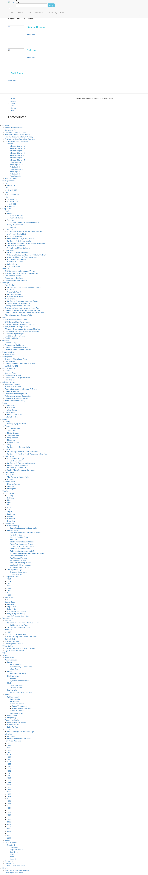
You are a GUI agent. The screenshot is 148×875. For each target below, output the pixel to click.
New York (5, 868)
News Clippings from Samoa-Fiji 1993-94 (22, 636)
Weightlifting (9, 456)
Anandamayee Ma (16, 713)
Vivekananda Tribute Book (21, 708)
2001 (9, 824)
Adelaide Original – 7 (17, 160)
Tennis (7, 449)
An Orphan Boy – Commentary (21, 667)
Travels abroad (7, 618)
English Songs (10, 412)
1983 (9, 782)
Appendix (13, 227)
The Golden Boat (16, 535)
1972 (9, 757)
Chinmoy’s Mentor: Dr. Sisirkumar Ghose (22, 257)
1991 (9, 801)
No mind (13, 859)
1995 (9, 810)
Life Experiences (13, 676)
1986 (9, 789)
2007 (9, 838)
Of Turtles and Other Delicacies (18, 248)
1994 (9, 808)
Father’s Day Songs (12, 417)
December (11, 521)
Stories (9, 683)
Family (7, 211)
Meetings (5, 282)
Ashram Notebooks (12, 720)
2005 (9, 833)
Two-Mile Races (13, 435)
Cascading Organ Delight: (14, 333)
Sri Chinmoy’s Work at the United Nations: (20, 648)
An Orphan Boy (15, 664)
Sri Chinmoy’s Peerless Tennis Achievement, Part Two (27, 454)
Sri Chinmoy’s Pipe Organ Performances (19, 324)
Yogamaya (11, 220)
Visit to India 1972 (11, 366)
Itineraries (8, 630)
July (8, 509)
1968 (9, 748)
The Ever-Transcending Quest (16, 280)
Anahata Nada (12, 530)
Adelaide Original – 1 (17, 146)
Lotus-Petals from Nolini (16, 866)
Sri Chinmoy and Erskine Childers (22, 542)
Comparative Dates (12, 576)
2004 (9, 831)
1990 (9, 798)
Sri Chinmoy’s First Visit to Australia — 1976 (23, 623)
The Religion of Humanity (14, 873)
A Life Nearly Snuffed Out (16, 234)
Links (12, 105)
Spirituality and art (11, 178)
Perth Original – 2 (16, 164)
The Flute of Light (11, 338)
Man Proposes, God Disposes (21, 692)
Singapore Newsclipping (18, 572)
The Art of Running (12, 391)
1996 (9, 812)
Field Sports (11, 488)
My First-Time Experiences (19, 680)
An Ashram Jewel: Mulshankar (18, 252)
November (11, 518)
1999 (9, 819)
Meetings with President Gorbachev (18, 306)
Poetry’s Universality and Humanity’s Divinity (21, 389)
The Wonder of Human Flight (18, 477)
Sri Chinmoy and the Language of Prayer (20, 271)
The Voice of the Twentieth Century (18, 350)
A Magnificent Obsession (14, 127)
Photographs (7, 356)
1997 (9, 815)
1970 (9, 583)
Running (8, 444)
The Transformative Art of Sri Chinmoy (19, 137)
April (9, 502)
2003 (9, 829)
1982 (9, 780)
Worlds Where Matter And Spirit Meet (21, 470)
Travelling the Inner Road (14, 643)
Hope (12, 856)
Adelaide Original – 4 (17, 153)
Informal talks (12, 690)
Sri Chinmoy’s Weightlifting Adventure (21, 463)
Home (12, 13)
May (8, 505)
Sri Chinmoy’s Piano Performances (17, 322)
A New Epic (14, 669)
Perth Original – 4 (16, 169)
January (10, 495)
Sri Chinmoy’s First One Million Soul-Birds (20, 139)
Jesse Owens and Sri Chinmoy (18, 303)
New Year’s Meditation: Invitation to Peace (25, 532)
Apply (51, 5)
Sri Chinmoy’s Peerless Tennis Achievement (23, 451)
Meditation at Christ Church (20, 549)
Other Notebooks (11, 842)
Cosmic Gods (12, 715)
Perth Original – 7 (16, 176)
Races (7, 426)
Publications (9, 523)
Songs (4, 403)
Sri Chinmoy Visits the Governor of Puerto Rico (22, 308)
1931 (9, 579)
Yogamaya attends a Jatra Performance (24, 222)
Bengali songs (10, 405)
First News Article (16, 574)
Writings (5, 655)
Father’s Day (12, 609)
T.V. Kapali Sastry (13, 266)
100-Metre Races (13, 428)
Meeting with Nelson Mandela (20, 565)
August (9, 512)
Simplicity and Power (12, 384)
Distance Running (13, 484)
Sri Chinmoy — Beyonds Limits (18, 447)
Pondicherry (9, 250)
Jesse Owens (10, 299)
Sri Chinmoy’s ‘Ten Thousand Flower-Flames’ (21, 273)
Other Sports (9, 474)
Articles (20, 13)
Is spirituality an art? (17, 849)
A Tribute (10, 289)
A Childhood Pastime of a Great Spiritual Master (24, 231)
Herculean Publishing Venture (20, 562)
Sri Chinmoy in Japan (12, 641)
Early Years (6, 208)
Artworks (5, 125)
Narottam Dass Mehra (15, 262)
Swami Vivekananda (17, 704)
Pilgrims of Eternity (14, 294)
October (10, 516)
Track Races (11, 431)
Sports (4, 419)
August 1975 (12, 185)
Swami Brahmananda (17, 711)
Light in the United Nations (14, 650)
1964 (9, 581)
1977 (9, 595)
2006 (9, 836)
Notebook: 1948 (13, 724)
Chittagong (9, 229)
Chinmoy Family (13, 525)
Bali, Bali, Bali (10, 639)
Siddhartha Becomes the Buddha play (23, 528)
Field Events (9, 472)
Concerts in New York (15, 292)
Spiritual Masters (13, 697)
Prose (9, 671)
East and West (10, 373)
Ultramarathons (13, 442)
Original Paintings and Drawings (16, 141)
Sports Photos (10, 481)
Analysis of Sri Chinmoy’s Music (16, 326)
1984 (9, 785)
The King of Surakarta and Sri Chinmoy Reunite (22, 310)
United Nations (7, 646)
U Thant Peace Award (15, 296)
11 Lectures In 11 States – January (22, 546)
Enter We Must (12, 727)
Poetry (9, 662)
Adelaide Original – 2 (17, 148)
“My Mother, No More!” (18, 674)
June (9, 507)
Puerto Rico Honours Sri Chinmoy (22, 544)
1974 (9, 588)
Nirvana (8, 840)
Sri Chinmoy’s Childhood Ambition (19, 241)
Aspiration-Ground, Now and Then (17, 870)
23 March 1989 (12, 201)
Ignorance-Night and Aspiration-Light (20, 731)
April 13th (10, 604)
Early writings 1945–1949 (16, 722)
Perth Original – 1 (16, 162)
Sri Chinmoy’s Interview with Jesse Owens (22, 301)
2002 (9, 826)
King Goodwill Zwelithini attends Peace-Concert (27, 553)
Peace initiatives (8, 352)
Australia (10, 144)
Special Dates (10, 602)
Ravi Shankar (10, 285)
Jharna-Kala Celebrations (16, 611)
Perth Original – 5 (16, 171)
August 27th (11, 606)
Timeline (5, 491)
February (10, 498)
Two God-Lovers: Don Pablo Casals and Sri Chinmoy (24, 312)
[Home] (12, 2)
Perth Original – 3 (16, 167)
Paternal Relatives (16, 218)
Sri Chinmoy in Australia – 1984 (18, 627)
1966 (9, 743)
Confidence (14, 847)
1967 (9, 745)
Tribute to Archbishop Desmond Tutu (18, 315)
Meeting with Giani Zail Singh (20, 567)
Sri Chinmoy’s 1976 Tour (19, 625)
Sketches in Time (11, 130)
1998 (9, 817)
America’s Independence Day (18, 616)
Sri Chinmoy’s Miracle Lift (16, 468)
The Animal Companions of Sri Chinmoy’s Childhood (26, 243)
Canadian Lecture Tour (18, 555)
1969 (9, 750)
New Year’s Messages (13, 741)
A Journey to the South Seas (15, 634)
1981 (7, 192)
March (9, 500)
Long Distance (12, 437)
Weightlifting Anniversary (16, 613)
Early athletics (10, 361)
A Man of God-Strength (15, 458)
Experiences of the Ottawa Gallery (17, 134)
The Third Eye (10, 380)
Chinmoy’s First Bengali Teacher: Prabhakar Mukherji (26, 255)
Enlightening (11, 717)
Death (12, 854)
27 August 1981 (13, 194)
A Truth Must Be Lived (13, 387)
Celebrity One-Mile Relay (19, 537)
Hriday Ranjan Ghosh (15, 225)
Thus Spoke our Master (13, 275)
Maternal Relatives (16, 215)
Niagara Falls (10, 354)
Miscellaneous (10, 734)
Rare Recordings (8, 368)
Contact (13, 108)
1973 (9, 586)
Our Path (8, 370)
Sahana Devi (12, 264)
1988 (9, 794)
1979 (7, 188)
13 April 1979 (12, 190)
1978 (9, 771)
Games (10, 479)
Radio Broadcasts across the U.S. (22, 551)
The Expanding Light (14, 569)
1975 (7, 183)
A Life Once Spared (14, 236)
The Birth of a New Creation (15, 336)
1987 (9, 792)
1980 (9, 775)
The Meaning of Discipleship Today (18, 377)
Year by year (9, 597)
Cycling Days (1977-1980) (16, 424)
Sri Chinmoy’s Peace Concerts (16, 319)
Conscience (14, 852)
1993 (9, 805)
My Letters (11, 736)
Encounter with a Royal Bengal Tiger (20, 238)
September (11, 514)
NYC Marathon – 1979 (18, 560)
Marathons (11, 440)
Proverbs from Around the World (19, 738)
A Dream (13, 678)
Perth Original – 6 (16, 174)
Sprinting (10, 486)
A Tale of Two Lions (14, 461)
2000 (9, 822)
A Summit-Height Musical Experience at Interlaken (23, 329)
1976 (9, 593)
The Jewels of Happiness (14, 278)
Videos (4, 653)
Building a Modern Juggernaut (18, 465)
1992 (9, 803)
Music (4, 317)
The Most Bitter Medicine (16, 245)
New (62, 13)
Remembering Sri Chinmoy (15, 345)
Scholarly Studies (8, 382)
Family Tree (11, 213)
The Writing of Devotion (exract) (16, 398)
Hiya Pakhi (11, 407)
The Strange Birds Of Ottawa (15, 132)
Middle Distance (13, 433)
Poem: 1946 (9, 657)
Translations (9, 863)
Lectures (8, 729)
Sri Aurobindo (15, 699)
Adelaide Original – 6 (17, 157)
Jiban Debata (12, 410)
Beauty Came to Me (14, 414)
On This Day (52, 13)
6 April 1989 (11, 206)
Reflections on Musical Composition (18, 396)
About (29, 13)
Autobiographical (11, 660)
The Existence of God (13, 375)
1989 (7, 197)
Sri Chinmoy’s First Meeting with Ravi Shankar (24, 287)
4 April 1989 (11, 204)
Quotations (9, 861)
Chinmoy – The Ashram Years (16, 359)
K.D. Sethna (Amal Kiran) (16, 259)
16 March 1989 (12, 199)
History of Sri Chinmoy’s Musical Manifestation (22, 331)
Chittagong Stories (16, 685)
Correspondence (8, 181)
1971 (9, 755)
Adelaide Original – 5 (17, 155)
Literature (5, 269)
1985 (9, 787)
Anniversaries (39, 13)
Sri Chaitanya (15, 701)
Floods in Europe (11, 343)
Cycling (7, 421)
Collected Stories (16, 687)
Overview (5, 340)
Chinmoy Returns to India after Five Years (20, 363)
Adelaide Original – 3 (17, 150)
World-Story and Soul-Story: (15, 400)
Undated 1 (11, 845)
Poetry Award (15, 539)
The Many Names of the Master (16, 347)
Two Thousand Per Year (18, 558)
